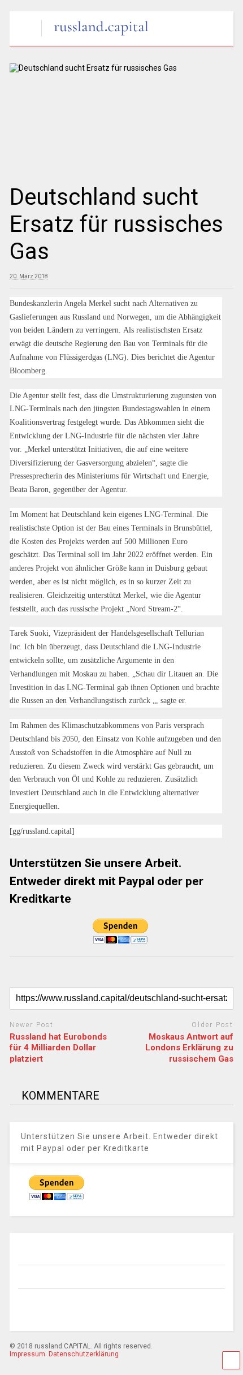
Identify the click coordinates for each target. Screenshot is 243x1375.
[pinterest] (91, 1307)
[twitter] (117, 1307)
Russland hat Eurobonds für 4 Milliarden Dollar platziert (58, 1048)
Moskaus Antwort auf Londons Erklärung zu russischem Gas (189, 1048)
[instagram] (65, 1307)
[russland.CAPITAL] (95, 37)
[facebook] (39, 1307)
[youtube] (143, 1307)
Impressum (27, 1354)
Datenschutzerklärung (84, 1354)
